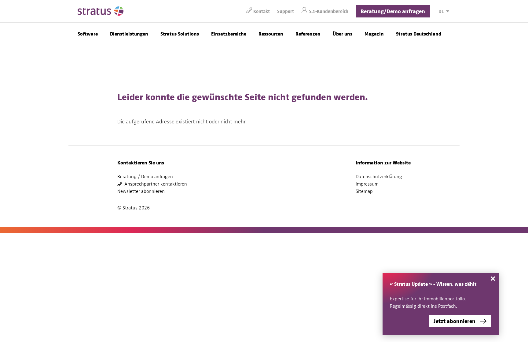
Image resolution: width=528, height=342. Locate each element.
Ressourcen (270, 33)
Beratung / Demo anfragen (145, 176)
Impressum (367, 184)
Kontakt (261, 11)
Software (88, 33)
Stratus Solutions (179, 33)
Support (285, 11)
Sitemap (364, 191)
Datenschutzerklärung (379, 176)
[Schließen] (493, 278)
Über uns (342, 33)
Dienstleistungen (129, 33)
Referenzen (308, 33)
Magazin (374, 33)
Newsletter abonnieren (141, 191)
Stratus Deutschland (418, 33)
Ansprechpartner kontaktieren (155, 184)
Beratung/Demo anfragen (393, 11)
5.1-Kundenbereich (328, 11)
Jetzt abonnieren (454, 321)
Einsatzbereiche (228, 33)
